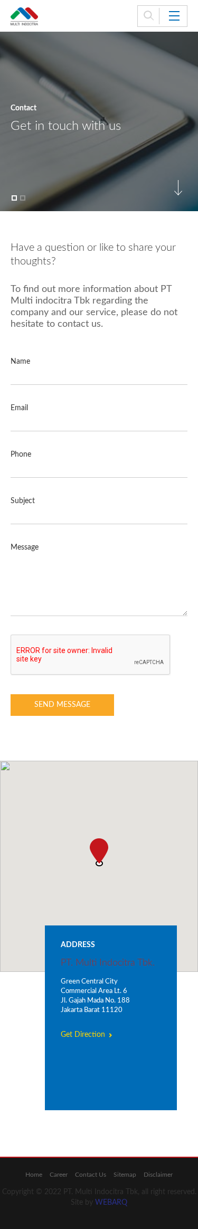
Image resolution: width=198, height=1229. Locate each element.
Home (33, 1174)
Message (25, 547)
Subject (23, 501)
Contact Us (90, 1174)
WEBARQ (111, 1202)
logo (24, 16)
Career (59, 1174)
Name (20, 361)
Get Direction (83, 1034)
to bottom (178, 187)
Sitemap (125, 1174)
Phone (21, 454)
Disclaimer (158, 1174)
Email (19, 408)
